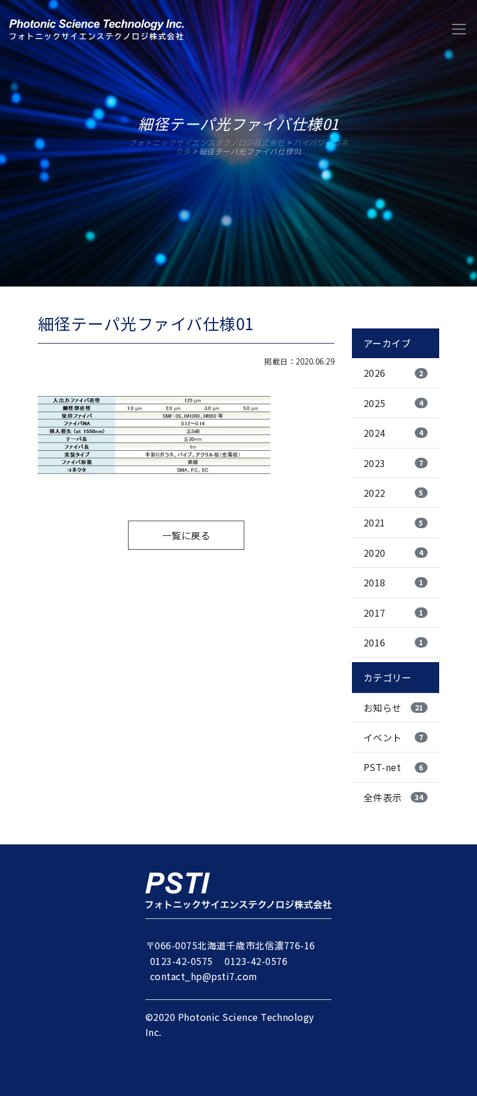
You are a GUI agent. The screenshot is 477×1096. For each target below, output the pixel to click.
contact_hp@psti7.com (204, 976)
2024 (393, 433)
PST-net (393, 767)
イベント (393, 737)
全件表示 (393, 797)
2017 (393, 613)
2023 (393, 463)
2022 (393, 493)
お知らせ (393, 708)
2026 (393, 373)
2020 (393, 553)
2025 (393, 403)
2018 (393, 582)
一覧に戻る (186, 535)
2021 (393, 522)
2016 (393, 642)
